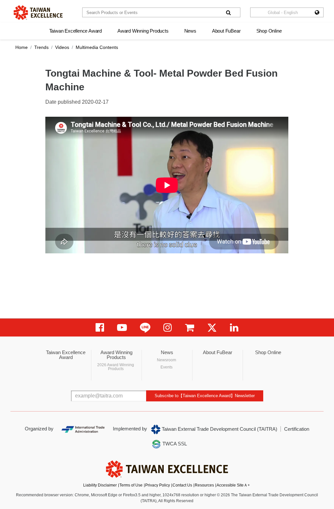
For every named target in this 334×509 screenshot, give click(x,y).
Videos (62, 47)
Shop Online (269, 31)
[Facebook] (100, 327)
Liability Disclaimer (100, 485)
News (190, 31)
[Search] (228, 12)
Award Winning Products (143, 31)
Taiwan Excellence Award (75, 31)
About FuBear (226, 31)
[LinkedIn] (234, 327)
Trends (41, 47)
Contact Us (182, 485)
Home (21, 47)
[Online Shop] (189, 327)
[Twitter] (212, 327)
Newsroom (166, 360)
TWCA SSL (174, 443)
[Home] (38, 12)
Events (166, 367)
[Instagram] (167, 327)
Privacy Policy (157, 485)
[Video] (122, 327)
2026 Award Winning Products (115, 367)
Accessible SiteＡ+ (233, 485)
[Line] (145, 327)
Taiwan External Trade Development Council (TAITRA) (218, 429)
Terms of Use (131, 485)
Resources (204, 485)
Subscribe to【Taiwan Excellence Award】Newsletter (205, 395)
